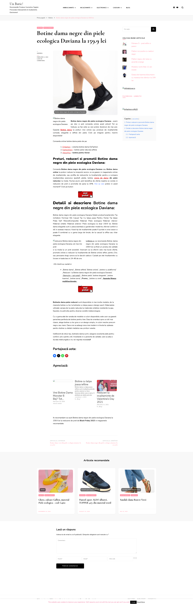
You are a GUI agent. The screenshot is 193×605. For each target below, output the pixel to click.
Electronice (102, 8)
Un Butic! (16, 4)
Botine (40, 27)
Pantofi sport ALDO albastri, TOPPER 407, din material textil (95, 501)
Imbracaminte (68, 8)
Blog (128, 8)
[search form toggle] (182, 7)
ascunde (135, 119)
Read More (141, 602)
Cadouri (116, 8)
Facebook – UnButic (132, 96)
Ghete (41, 495)
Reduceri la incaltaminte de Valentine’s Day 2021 (105, 397)
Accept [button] (133, 602)
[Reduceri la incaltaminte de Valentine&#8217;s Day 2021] (107, 385)
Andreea (40, 53)
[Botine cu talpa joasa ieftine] (86, 390)
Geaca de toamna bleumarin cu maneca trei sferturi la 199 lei (143, 77)
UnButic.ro (90, 241)
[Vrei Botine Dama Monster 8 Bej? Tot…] (63, 385)
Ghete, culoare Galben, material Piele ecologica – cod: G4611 (53, 501)
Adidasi (82, 495)
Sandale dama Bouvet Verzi (133, 499)
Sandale (134, 495)
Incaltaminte (85, 8)
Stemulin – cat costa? (71, 275)
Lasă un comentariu (43, 60)
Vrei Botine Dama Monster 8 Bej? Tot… (63, 396)
